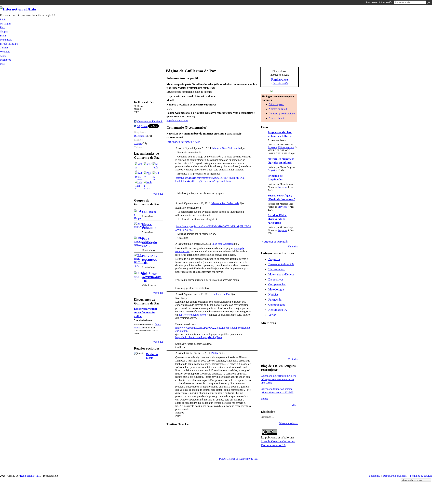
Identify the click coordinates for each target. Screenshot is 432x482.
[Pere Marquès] (273, 350)
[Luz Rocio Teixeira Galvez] (265, 350)
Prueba (264, 398)
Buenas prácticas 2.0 (281, 264)
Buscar (428, 2)
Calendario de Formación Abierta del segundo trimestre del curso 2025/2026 (278, 379)
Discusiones (140, 135)
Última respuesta (286, 147)
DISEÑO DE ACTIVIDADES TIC (151, 277)
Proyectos (272, 147)
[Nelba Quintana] (148, 185)
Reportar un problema (395, 475)
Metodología (276, 289)
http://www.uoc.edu (177, 120)
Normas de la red (278, 109)
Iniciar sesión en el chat (412, 480)
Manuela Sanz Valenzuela (226, 148)
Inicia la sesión (280, 83)
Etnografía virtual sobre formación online (145, 312)
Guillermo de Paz (220, 294)
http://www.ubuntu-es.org (192, 314)
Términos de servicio (421, 475)
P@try (214, 353)
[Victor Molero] (139, 166)
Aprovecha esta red (279, 118)
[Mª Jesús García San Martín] (157, 166)
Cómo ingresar (276, 104)
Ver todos (158, 193)
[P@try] (148, 175)
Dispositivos (276, 279)
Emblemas (374, 475)
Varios (272, 314)
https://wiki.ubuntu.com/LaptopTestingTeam (198, 337)
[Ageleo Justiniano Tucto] (273, 332)
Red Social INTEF (30, 475)
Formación (274, 299)
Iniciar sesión (385, 2)
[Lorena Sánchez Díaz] (273, 341)
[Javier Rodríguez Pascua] (148, 166)
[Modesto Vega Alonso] (265, 341)
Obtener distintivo (288, 423)
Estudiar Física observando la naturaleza (277, 219)
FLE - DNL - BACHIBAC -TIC (150, 260)
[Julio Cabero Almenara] (282, 350)
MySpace (142, 126)
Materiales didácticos (281, 274)
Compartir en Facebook (150, 121)
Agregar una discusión (276, 241)
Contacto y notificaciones (282, 113)
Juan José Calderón (222, 243)
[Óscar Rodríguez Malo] (291, 332)
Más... (294, 405)
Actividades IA (277, 309)
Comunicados (276, 304)
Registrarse (371, 2)
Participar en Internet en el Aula (183, 141)
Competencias (277, 284)
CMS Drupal (149, 211)
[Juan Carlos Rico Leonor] (282, 341)
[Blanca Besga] (291, 341)
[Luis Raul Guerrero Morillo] (139, 185)
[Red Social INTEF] (139, 175)
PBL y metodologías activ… (149, 242)
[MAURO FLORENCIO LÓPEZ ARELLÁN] (265, 332)
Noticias (273, 294)
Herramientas (276, 269)
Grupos (138, 143)
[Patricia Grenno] (291, 350)
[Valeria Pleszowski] (157, 175)
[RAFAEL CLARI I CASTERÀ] (282, 332)
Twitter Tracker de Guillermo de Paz (238, 458)
